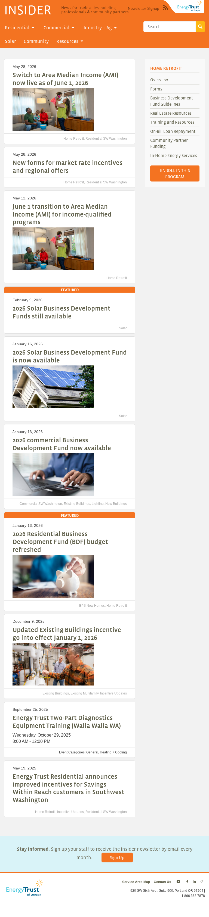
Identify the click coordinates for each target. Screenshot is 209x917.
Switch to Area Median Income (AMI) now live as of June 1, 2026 (65, 78)
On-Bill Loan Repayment (172, 131)
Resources (67, 41)
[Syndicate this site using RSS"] (165, 11)
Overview (159, 79)
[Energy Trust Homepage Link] (189, 6)
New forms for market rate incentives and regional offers (67, 166)
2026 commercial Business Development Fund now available (62, 444)
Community (36, 41)
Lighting (98, 504)
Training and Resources (172, 122)
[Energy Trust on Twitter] (179, 882)
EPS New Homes (92, 606)
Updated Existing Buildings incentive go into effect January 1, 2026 (67, 633)
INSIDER (27, 9)
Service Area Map (136, 882)
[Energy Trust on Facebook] (187, 882)
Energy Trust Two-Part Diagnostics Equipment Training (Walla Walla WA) (67, 721)
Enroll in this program (175, 173)
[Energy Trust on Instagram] (202, 882)
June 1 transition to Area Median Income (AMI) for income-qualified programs (62, 214)
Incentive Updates (113, 693)
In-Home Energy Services (173, 155)
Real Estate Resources (171, 113)
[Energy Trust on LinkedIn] (194, 882)
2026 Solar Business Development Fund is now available (70, 356)
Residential (17, 27)
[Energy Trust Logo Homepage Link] (23, 893)
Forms (156, 88)
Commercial (56, 27)
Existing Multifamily (84, 693)
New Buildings (116, 504)
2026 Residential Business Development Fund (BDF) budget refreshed (60, 541)
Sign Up (117, 857)
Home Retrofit (73, 138)
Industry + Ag (98, 27)
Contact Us (162, 882)
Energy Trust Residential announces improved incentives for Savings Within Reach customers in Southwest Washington (68, 788)
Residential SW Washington (106, 138)
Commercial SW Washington (41, 504)
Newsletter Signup (143, 8)
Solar (10, 41)
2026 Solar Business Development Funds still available (61, 312)
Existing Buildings (77, 504)
